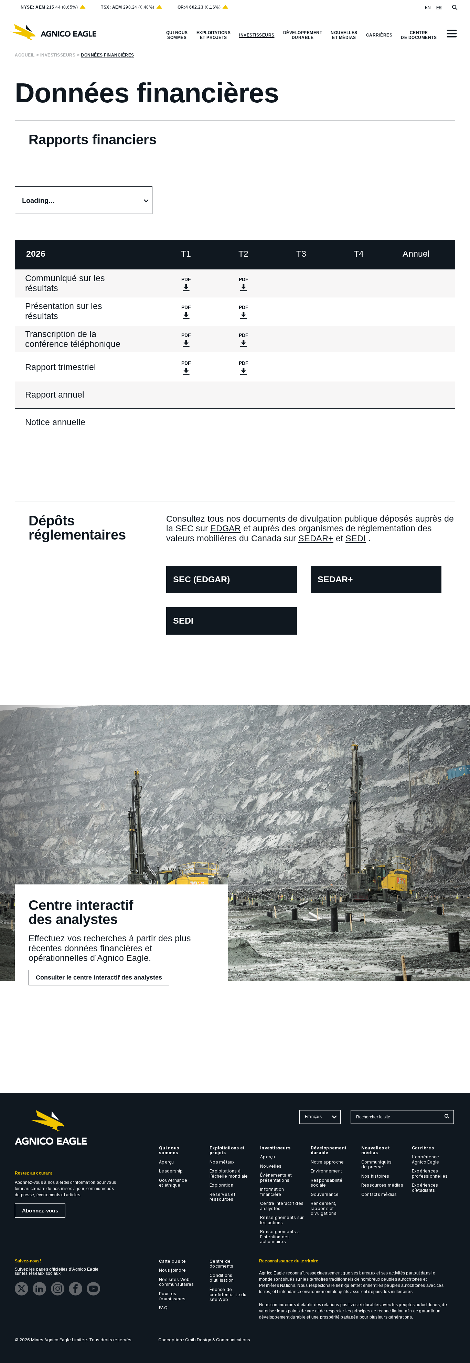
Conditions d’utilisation (222, 1278)
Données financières (107, 55)
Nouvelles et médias (375, 1150)
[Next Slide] (443, 161)
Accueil (25, 55)
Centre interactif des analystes (281, 1206)
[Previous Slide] (136, 161)
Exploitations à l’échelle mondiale (229, 1173)
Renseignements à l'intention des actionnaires (280, 1236)
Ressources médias (382, 1185)
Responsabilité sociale (326, 1183)
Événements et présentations (276, 1177)
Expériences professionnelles (430, 1173)
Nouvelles (270, 1166)
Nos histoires (375, 1176)
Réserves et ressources (222, 1197)
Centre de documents (221, 1264)
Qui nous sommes (169, 1150)
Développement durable (328, 1150)
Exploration (221, 1185)
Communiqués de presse (376, 1164)
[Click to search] (447, 1117)
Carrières (423, 1147)
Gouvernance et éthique (173, 1183)
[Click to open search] (454, 8)
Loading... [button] (38, 200)
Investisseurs (58, 55)
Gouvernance (325, 1194)
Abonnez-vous (40, 1210)
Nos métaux (222, 1162)
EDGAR (225, 528)
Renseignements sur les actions (281, 1220)
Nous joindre (172, 1270)
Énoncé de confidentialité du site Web (228, 1294)
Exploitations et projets (227, 1150)
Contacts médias (379, 1194)
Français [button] (313, 1116)
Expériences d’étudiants (425, 1187)
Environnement (326, 1171)
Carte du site (172, 1261)
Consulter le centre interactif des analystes (101, 979)
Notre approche (327, 1162)
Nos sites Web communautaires (176, 1282)
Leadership (171, 1171)
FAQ (163, 1307)
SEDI (355, 538)
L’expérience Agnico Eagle (425, 1159)
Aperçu (166, 1162)
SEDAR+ (315, 538)
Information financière (272, 1192)
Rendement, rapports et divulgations (324, 1208)
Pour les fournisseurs (172, 1296)
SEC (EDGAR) (201, 583)
